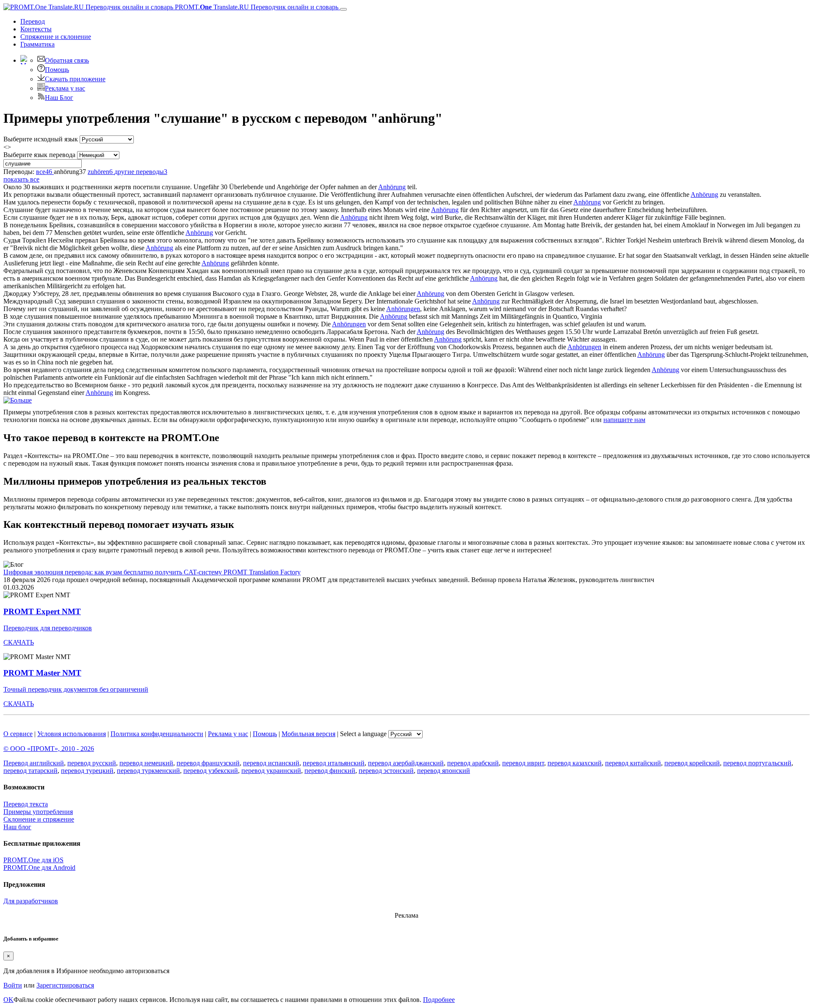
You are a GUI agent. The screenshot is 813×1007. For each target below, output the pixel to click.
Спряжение (55, 36)
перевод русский (91, 763)
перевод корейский (692, 763)
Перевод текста (25, 804)
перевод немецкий (146, 763)
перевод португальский (757, 763)
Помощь (57, 69)
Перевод (32, 21)
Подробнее (439, 999)
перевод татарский (30, 770)
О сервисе (18, 733)
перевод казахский (575, 763)
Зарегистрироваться (65, 985)
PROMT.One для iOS (33, 860)
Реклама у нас (65, 88)
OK (8, 999)
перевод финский (329, 770)
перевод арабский (473, 763)
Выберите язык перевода (39, 154)
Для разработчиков (30, 901)
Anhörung (392, 186)
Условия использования (71, 733)
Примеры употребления (38, 811)
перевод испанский (271, 763)
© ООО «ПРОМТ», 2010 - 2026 (48, 748)
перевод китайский (633, 763)
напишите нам (624, 419)
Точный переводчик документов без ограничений (75, 689)
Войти (12, 985)
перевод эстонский (386, 770)
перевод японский (443, 770)
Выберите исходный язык (40, 139)
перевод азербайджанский (406, 763)
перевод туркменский (148, 770)
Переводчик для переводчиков (47, 628)
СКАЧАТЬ (18, 642)
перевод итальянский (334, 763)
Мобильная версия (308, 733)
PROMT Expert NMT (42, 611)
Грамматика (37, 44)
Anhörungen (403, 308)
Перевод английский (33, 763)
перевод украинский (271, 770)
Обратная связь (67, 60)
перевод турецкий (87, 770)
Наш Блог (59, 97)
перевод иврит (523, 763)
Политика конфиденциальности (157, 733)
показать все (21, 179)
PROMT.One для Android (39, 867)
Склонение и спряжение (38, 819)
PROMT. (255, 7)
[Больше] (17, 400)
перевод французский (208, 763)
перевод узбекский (210, 770)
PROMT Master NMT (42, 672)
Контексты (36, 29)
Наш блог (17, 826)
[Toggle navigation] (343, 9)
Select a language (363, 733)
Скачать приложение (75, 79)
